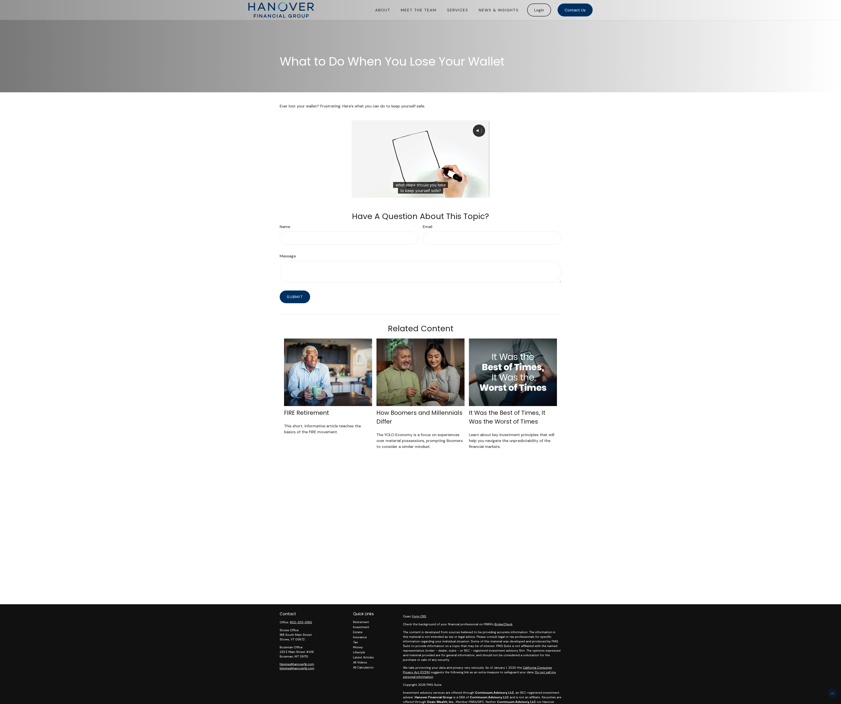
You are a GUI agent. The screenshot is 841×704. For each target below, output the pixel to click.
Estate (357, 632)
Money (358, 647)
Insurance (360, 637)
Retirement (361, 622)
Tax (355, 642)
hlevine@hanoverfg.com (297, 664)
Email (427, 226)
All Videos (360, 662)
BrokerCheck (503, 624)
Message (288, 256)
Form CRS (419, 616)
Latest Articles (363, 657)
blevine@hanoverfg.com (297, 668)
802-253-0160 (301, 622)
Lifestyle (359, 652)
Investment (361, 627)
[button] (382, 10)
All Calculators (363, 667)
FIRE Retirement (306, 413)
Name (285, 226)
